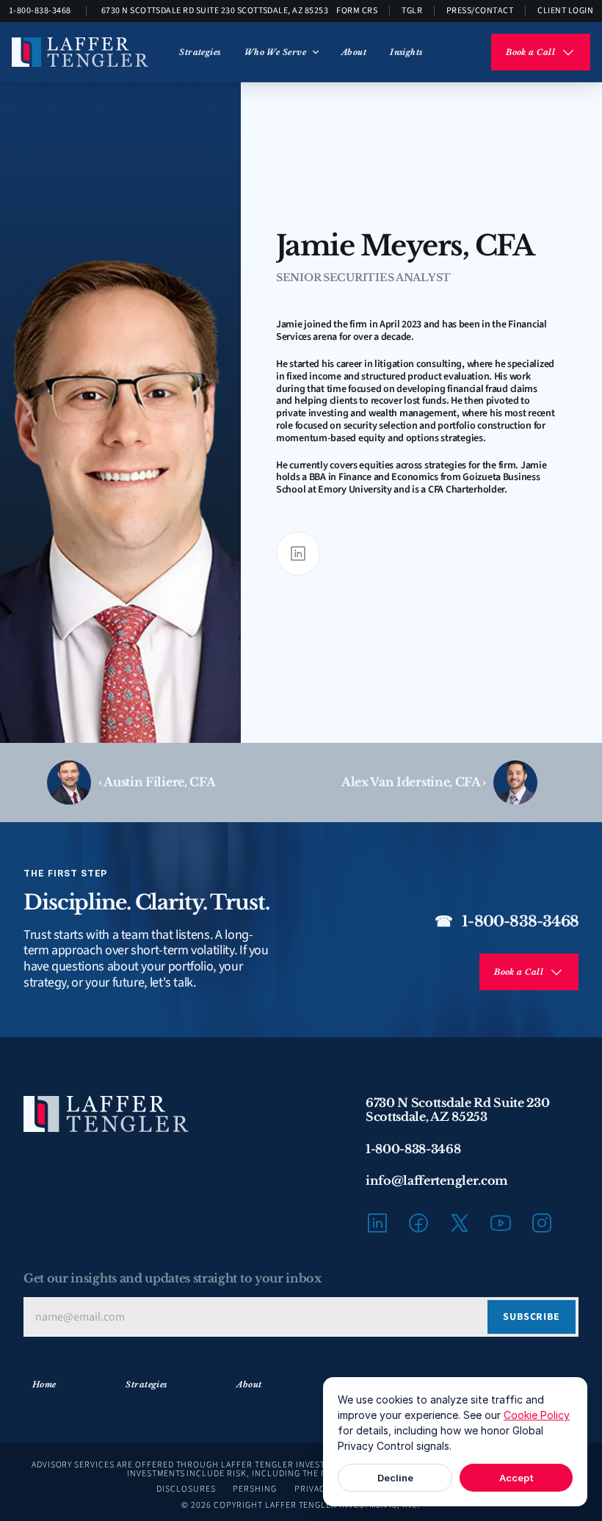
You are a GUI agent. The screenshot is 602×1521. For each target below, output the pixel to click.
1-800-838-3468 (40, 10)
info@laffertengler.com (437, 1180)
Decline (395, 1478)
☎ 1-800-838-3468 (507, 921)
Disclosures (186, 1489)
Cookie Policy (537, 1415)
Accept (516, 1478)
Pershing (255, 1489)
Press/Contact (479, 10)
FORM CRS (356, 10)
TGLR (412, 10)
